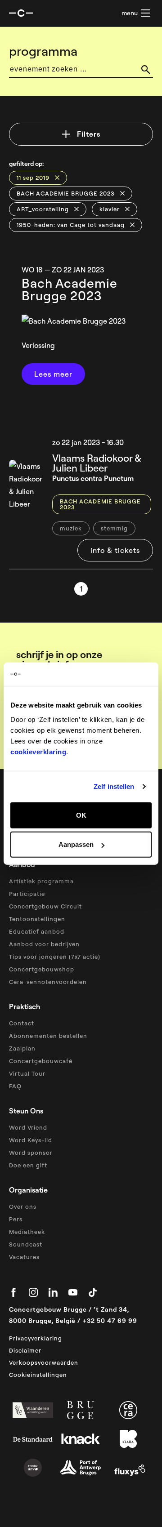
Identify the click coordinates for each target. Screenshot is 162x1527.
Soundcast (25, 1244)
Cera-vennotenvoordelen (48, 981)
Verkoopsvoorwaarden (43, 1362)
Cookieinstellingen (38, 1374)
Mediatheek (27, 1231)
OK (81, 815)
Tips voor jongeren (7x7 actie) (54, 956)
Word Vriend (28, 1127)
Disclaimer (25, 1350)
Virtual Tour (27, 1073)
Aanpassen (76, 844)
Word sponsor (31, 1152)
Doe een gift (28, 1165)
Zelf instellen (114, 786)
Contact (21, 1023)
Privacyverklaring (35, 1338)
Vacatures (24, 1256)
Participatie (27, 893)
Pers (15, 1219)
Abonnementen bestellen (48, 1035)
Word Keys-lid (30, 1140)
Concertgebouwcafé (40, 1060)
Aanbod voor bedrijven (44, 944)
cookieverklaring (38, 751)
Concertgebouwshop (41, 969)
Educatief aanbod (36, 931)
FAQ (15, 1086)
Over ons (22, 1206)
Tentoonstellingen (37, 918)
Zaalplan (22, 1048)
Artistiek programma (41, 881)
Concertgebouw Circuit (45, 906)
